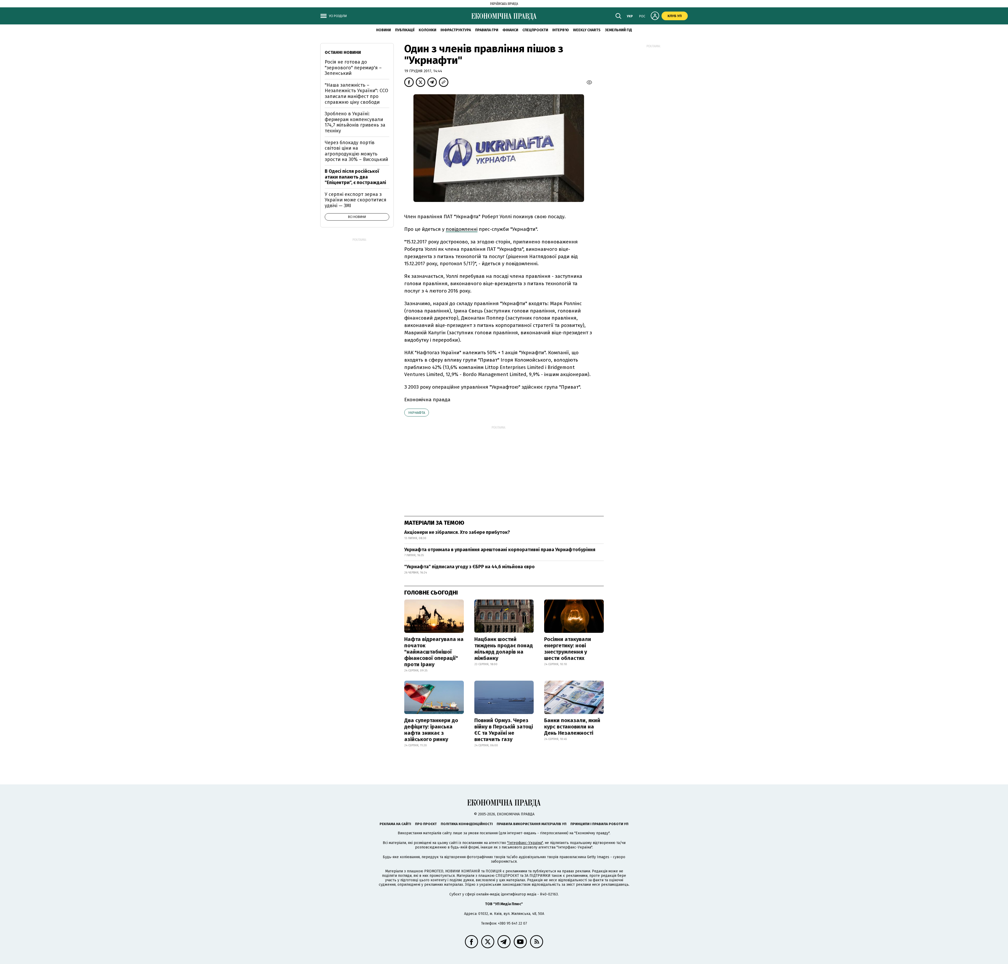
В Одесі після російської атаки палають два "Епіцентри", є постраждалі (355, 176)
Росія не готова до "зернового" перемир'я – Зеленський (353, 67)
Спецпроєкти (535, 30)
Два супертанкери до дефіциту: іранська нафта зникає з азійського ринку (431, 729)
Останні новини (343, 52)
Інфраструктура (455, 30)
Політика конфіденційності (467, 824)
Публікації (404, 30)
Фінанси (510, 30)
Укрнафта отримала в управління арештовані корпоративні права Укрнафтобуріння (499, 550)
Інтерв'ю (560, 30)
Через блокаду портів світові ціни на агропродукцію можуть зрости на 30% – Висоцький (356, 151)
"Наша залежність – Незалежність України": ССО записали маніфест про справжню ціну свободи (356, 93)
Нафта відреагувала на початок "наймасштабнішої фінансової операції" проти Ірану (434, 652)
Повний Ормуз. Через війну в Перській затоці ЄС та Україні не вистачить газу (503, 729)
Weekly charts (587, 30)
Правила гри (486, 30)
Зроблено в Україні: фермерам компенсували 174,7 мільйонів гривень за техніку (355, 122)
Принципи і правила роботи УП (599, 824)
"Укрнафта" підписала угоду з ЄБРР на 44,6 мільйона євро (469, 567)
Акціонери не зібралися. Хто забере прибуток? (457, 532)
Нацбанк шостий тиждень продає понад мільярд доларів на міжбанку (503, 648)
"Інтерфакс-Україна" (525, 843)
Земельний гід (618, 30)
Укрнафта (416, 413)
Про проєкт (426, 824)
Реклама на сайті (395, 824)
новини (383, 30)
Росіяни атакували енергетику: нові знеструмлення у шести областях (567, 648)
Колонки (427, 30)
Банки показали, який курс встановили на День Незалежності (572, 726)
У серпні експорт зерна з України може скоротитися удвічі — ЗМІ (355, 200)
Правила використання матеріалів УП (531, 824)
